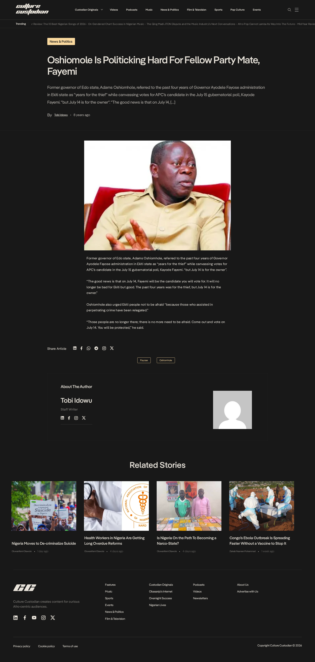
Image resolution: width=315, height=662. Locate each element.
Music (149, 9)
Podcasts (131, 9)
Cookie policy (46, 646)
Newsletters (200, 598)
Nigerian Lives (157, 605)
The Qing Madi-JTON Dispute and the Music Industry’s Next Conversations (181, 24)
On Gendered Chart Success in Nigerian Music (106, 24)
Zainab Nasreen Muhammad (243, 551)
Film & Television (196, 9)
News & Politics (170, 9)
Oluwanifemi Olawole (22, 551)
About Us (242, 584)
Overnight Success (160, 598)
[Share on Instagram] (104, 348)
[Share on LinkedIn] (74, 348)
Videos (114, 9)
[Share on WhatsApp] (88, 348)
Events (257, 9)
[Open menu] (296, 9)
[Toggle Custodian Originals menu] (102, 9)
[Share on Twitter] (112, 348)
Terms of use (70, 646)
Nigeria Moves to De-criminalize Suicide (44, 543)
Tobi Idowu (61, 115)
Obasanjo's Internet (160, 591)
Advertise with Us (247, 591)
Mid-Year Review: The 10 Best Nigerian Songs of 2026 (44, 24)
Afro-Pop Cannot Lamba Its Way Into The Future (256, 24)
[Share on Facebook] (81, 348)
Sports (218, 9)
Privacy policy (21, 646)
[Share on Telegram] (96, 348)
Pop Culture (237, 9)
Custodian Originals (86, 9)
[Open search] (289, 9)
